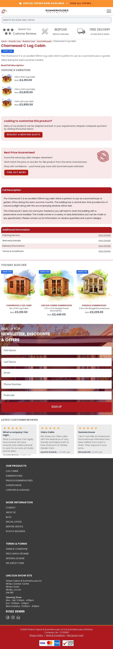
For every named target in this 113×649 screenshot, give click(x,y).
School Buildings (15, 531)
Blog (8, 517)
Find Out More (16, 172)
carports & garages (17, 490)
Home (3, 41)
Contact (10, 508)
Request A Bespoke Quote (23, 135)
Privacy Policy (36, 636)
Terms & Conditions (16, 549)
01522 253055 (15, 612)
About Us (10, 513)
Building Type (29, 41)
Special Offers (14, 522)
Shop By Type (15, 41)
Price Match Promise (17, 554)
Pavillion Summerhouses (19, 481)
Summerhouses (44, 41)
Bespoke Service (14, 527)
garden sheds (13, 485)
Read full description (12, 65)
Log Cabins (12, 471)
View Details (104, 235)
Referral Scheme (15, 559)
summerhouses (14, 476)
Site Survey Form (15, 563)
